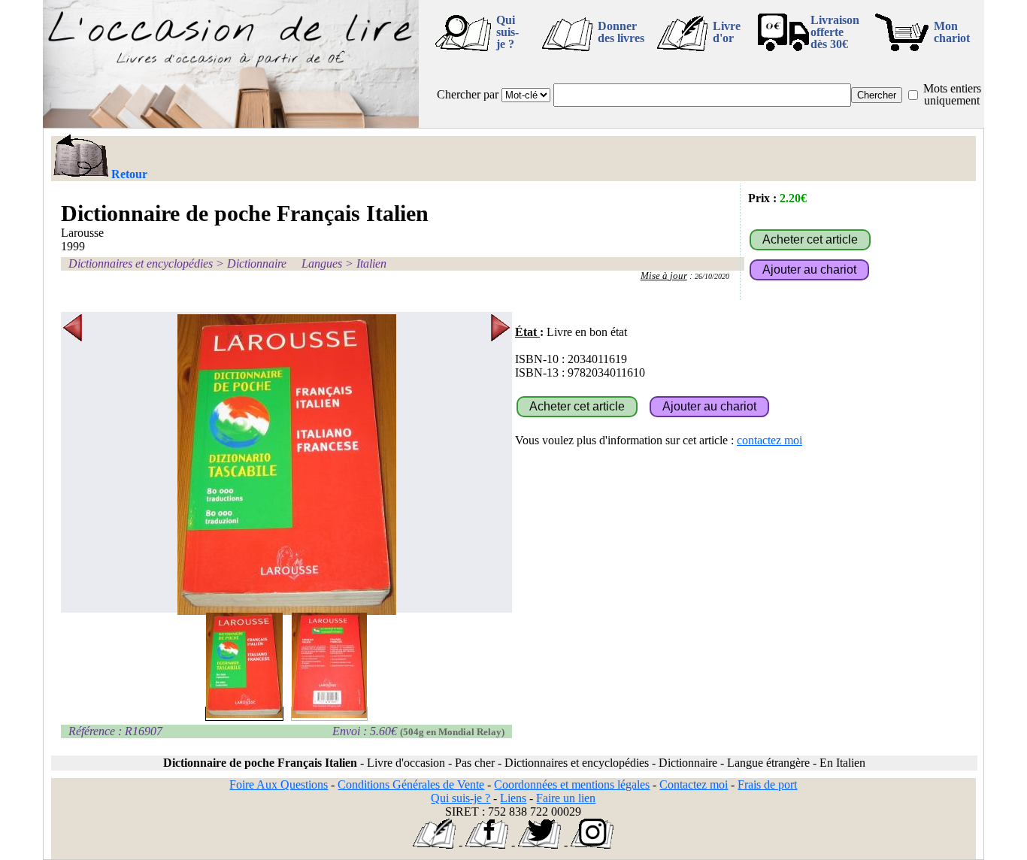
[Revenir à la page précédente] (80, 157)
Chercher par (467, 94)
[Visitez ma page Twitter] (539, 844)
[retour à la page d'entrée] (231, 123)
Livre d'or (727, 32)
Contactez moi (693, 784)
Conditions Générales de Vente (411, 784)
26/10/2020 (712, 276)
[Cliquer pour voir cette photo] (244, 714)
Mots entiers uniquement (952, 94)
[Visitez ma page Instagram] (592, 844)
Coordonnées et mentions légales (572, 784)
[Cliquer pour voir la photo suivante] (500, 464)
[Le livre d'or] (434, 844)
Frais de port (767, 784)
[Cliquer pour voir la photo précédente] (72, 464)
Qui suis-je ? (507, 32)
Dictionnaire (256, 263)
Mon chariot (952, 32)
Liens (513, 798)
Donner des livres (621, 32)
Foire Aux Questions (278, 784)
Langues (321, 263)
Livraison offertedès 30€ (834, 32)
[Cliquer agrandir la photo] (286, 464)
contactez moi (769, 440)
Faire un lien (565, 798)
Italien (371, 263)
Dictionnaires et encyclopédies (140, 263)
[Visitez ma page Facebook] (486, 844)
